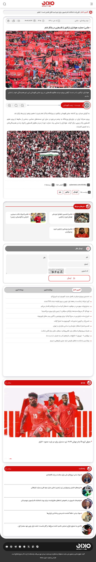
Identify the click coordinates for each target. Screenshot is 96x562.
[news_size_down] (22, 105)
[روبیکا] (24, 546)
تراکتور (67, 192)
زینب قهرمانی (68, 105)
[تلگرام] (15, 546)
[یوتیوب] (6, 546)
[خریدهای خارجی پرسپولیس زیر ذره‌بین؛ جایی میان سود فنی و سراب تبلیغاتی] (87, 491)
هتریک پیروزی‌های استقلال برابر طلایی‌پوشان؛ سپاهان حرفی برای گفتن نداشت (65, 331)
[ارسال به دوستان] (19, 21)
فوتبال (75, 192)
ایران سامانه (43, 558)
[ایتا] (33, 546)
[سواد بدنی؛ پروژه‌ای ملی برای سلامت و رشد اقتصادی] (87, 479)
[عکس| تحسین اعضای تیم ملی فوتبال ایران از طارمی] (81, 218)
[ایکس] (28, 546)
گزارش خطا (59, 185)
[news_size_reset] (16, 105)
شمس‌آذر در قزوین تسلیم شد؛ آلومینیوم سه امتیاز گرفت (71, 321)
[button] (8, 458)
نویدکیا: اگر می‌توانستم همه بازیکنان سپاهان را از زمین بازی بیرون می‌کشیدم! (65, 311)
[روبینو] (20, 546)
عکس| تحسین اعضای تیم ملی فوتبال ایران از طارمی (62, 215)
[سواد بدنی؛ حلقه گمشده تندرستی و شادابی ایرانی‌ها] (87, 517)
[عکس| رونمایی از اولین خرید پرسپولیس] (81, 233)
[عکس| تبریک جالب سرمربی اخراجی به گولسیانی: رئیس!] (38, 218)
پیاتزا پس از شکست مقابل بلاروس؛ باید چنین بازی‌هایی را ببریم (69, 341)
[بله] (37, 546)
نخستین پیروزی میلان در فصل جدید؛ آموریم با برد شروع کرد (70, 296)
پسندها (48, 185)
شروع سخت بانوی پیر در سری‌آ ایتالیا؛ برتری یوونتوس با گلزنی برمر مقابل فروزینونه (63, 316)
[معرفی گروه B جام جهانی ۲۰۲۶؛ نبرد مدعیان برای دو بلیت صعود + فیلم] (48, 412)
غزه (60, 192)
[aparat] (11, 546)
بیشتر (9, 383)
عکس (76, 21)
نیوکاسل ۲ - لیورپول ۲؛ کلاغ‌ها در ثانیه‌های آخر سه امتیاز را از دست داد (67, 336)
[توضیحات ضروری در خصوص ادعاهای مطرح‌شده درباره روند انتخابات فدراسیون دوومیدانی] (87, 504)
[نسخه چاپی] (8, 21)
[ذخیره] (13, 21)
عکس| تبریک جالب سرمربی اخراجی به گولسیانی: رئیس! (19, 215)
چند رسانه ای (84, 21)
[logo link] (48, 4)
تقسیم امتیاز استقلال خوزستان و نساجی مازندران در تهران (71, 326)
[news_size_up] (9, 105)
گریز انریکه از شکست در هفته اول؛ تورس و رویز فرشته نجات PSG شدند (66, 301)
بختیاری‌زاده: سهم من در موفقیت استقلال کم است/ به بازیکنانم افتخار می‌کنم (65, 306)
